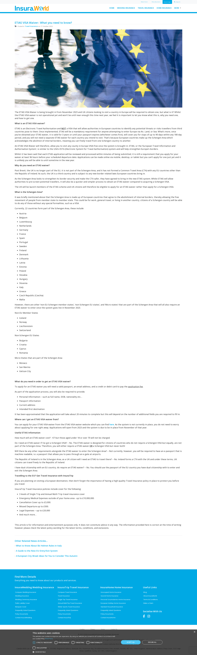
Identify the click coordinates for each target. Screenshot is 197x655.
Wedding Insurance (126, 8)
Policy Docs (156, 2)
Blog (145, 592)
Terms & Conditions (150, 599)
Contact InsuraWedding (23, 618)
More (176, 8)
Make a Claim (148, 603)
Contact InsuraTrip (64, 618)
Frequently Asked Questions (25, 610)
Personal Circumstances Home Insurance (115, 599)
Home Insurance (164, 8)
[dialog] (98, 642)
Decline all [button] (152, 642)
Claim (144, 2)
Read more (49, 639)
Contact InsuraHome (108, 618)
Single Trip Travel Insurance (68, 599)
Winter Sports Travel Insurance (69, 607)
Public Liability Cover (22, 603)
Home (111, 8)
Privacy (93, 629)
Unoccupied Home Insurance (111, 592)
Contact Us (114, 629)
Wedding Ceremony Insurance (26, 599)
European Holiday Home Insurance (113, 603)
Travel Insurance (146, 8)
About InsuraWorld (150, 596)
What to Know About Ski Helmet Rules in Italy (39, 545)
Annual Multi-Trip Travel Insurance (70, 603)
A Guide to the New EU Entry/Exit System (37, 550)
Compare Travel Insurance (67, 592)
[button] (75, 652)
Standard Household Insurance (112, 607)
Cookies (82, 629)
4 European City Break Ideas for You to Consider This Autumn (46, 556)
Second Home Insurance (109, 596)
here (111, 424)
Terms (103, 629)
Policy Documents (21, 614)
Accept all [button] (131, 642)
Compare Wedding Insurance (25, 592)
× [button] (194, 632)
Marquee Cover (20, 607)
